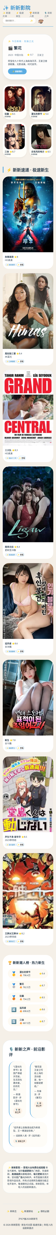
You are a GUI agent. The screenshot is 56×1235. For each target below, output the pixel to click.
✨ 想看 (20, 265)
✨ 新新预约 (17, 71)
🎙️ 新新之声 (17, 1111)
